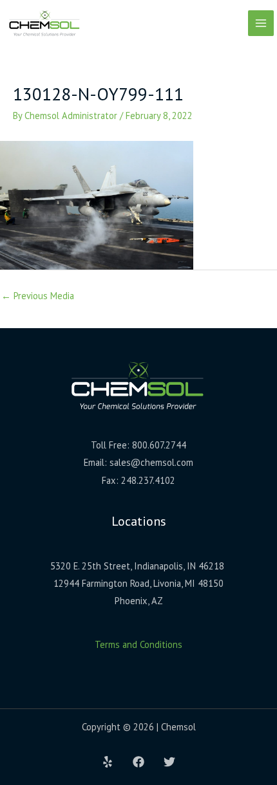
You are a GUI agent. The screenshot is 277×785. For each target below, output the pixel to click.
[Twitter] (169, 762)
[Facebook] (138, 762)
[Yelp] (107, 762)
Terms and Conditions (138, 644)
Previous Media (37, 296)
